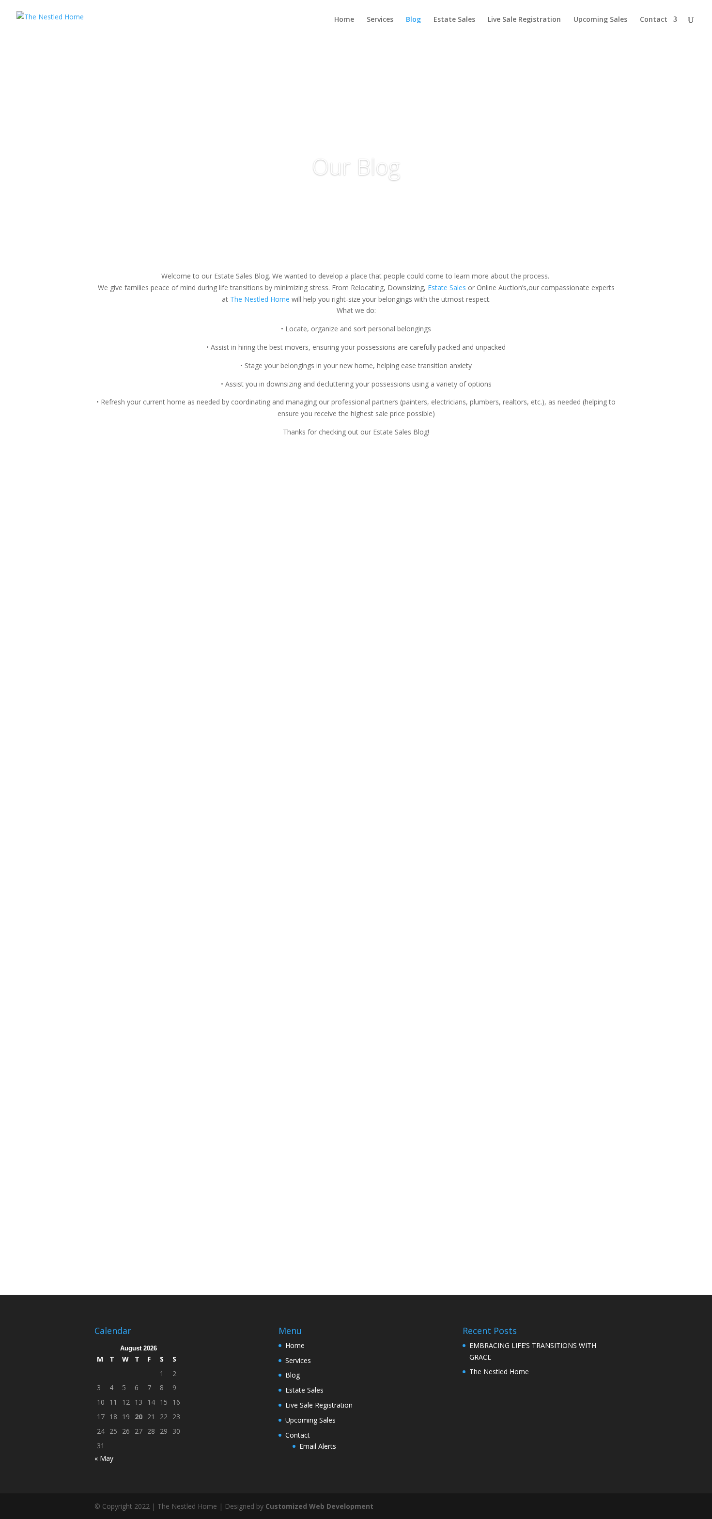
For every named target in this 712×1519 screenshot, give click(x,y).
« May (103, 1458)
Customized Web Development (319, 1506)
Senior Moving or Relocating (163, 877)
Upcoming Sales (600, 20)
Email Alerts (317, 1446)
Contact (653, 20)
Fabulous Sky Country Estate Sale (173, 685)
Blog (413, 20)
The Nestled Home (260, 299)
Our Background (138, 1181)
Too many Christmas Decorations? (176, 1079)
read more (120, 508)
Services (380, 20)
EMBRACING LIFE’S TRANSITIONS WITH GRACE (199, 482)
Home (344, 20)
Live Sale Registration (524, 20)
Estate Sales (454, 20)
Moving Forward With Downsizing (174, 775)
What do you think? (144, 978)
